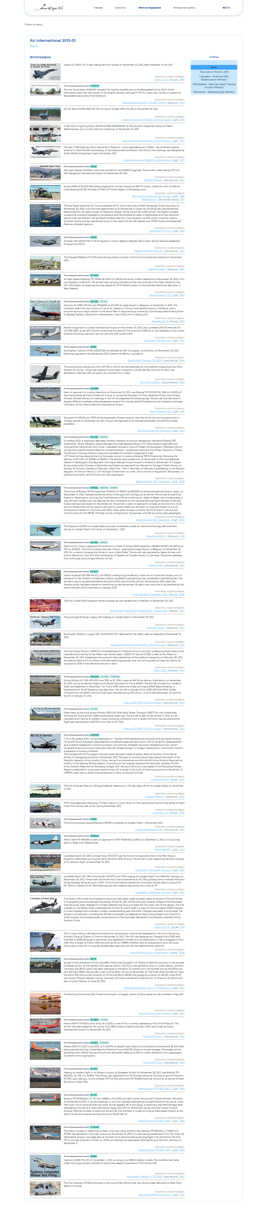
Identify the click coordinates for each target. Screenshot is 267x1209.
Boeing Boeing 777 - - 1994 (167, 295)
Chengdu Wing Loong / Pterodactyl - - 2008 (157, 952)
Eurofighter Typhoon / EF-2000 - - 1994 (156, 360)
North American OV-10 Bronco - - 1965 (161, 430)
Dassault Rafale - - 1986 (166, 269)
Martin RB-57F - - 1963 (170, 849)
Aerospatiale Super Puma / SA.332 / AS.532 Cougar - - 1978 (148, 645)
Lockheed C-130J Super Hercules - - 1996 (160, 870)
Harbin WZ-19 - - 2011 (170, 927)
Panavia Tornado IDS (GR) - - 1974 (159, 251)
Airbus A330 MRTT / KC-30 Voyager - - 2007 (154, 702)
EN (228, 7)
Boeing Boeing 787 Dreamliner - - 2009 (160, 481)
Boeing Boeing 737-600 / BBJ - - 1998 (161, 1088)
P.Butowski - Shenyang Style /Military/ (214, 92)
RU (224, 7)
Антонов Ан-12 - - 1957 (168, 321)
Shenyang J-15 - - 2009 (169, 812)
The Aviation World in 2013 (214, 72)
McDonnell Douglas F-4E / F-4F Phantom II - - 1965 (154, 988)
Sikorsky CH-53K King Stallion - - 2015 (161, 1194)
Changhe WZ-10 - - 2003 (168, 779)
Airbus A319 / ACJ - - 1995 (164, 1036)
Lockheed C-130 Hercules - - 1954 (164, 340)
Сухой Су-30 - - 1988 (169, 79)
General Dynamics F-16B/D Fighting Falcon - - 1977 (154, 160)
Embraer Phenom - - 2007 (165, 796)
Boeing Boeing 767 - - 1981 (167, 411)
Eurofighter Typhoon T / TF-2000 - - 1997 (156, 1176)
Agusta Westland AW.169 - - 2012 (160, 829)
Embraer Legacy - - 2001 (166, 627)
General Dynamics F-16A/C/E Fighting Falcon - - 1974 (153, 119)
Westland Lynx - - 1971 (163, 199)
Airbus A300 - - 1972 (167, 565)
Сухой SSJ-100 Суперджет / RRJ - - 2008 (158, 594)
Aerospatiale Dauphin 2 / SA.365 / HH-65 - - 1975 (153, 102)
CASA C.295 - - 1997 (169, 670)
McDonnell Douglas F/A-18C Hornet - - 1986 (158, 196)
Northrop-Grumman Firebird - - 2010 (162, 1013)
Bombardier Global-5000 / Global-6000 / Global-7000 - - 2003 (147, 610)
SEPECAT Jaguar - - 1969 (164, 180)
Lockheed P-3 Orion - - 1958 (167, 231)
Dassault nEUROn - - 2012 (165, 536)
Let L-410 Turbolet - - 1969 (162, 382)
